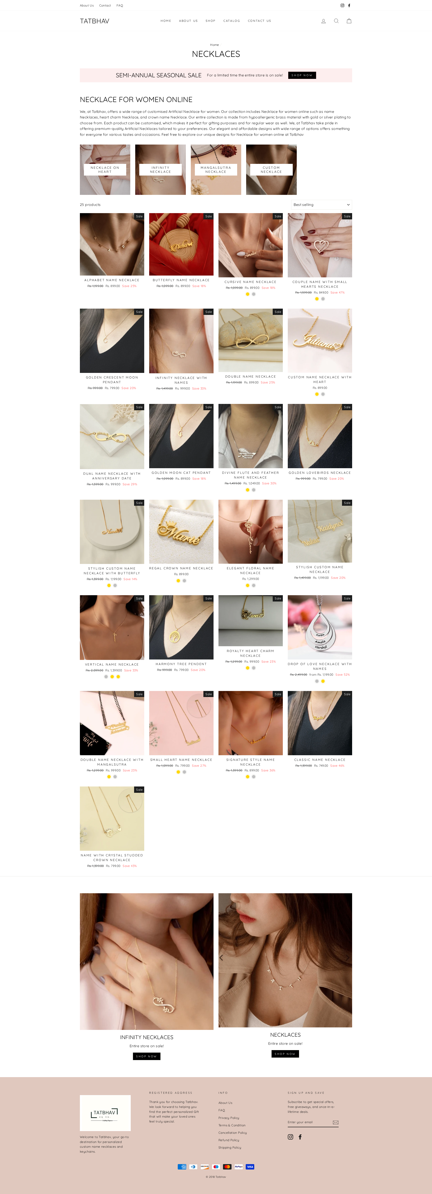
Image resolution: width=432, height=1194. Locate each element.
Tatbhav (94, 21)
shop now (146, 1056)
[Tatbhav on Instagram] (290, 1137)
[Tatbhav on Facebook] (300, 1137)
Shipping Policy (229, 1147)
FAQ (120, 5)
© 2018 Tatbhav (216, 1176)
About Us (87, 5)
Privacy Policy (228, 1118)
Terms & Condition (232, 1125)
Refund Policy (228, 1140)
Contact (105, 5)
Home (166, 20)
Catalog (231, 20)
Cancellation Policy (232, 1132)
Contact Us (259, 20)
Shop (211, 20)
